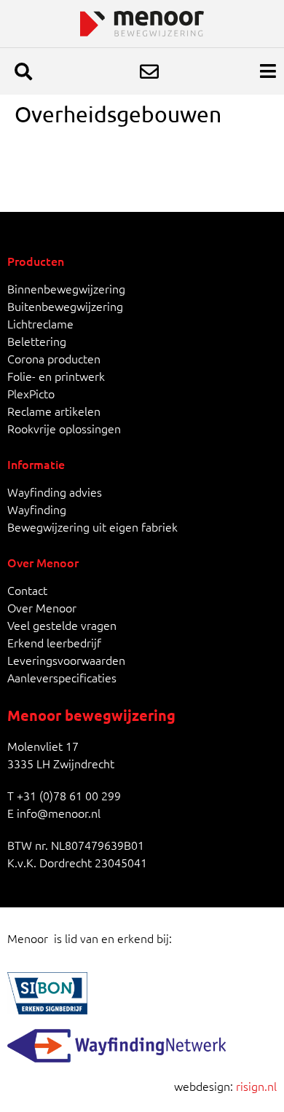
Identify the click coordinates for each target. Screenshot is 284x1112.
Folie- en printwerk (56, 376)
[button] (23, 71)
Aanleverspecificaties (62, 677)
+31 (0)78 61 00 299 (69, 795)
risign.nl (256, 1086)
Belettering (36, 341)
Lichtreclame (40, 323)
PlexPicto (31, 393)
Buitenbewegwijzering (65, 306)
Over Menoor (41, 607)
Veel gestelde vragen (62, 625)
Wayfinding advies (54, 492)
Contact (27, 590)
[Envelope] (149, 71)
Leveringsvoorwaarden (66, 660)
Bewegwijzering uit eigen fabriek (92, 526)
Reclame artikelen (53, 411)
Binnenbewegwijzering (66, 288)
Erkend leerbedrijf (54, 642)
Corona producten (53, 358)
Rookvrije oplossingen (64, 428)
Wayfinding (36, 509)
